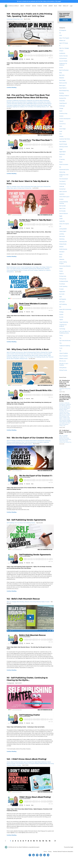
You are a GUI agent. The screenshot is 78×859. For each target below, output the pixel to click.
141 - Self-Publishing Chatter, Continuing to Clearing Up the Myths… (27, 679)
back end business (44, 100)
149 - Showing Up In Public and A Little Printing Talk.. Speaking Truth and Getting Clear (64, 383)
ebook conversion (38, 103)
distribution (44, 762)
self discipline (62, 299)
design (43, 267)
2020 (60, 35)
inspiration (61, 194)
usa (60, 350)
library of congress (29, 763)
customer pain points (12, 103)
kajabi (60, 216)
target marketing (63, 322)
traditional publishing (64, 345)
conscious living (11, 442)
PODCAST (28, 5)
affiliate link (62, 40)
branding (22, 601)
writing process (23, 358)
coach (8, 353)
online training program (41, 355)
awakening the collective (33, 100)
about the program (64, 38)
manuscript (20, 355)
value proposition (15, 358)
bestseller (9, 102)
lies (60, 226)
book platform (23, 102)
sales (60, 296)
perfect (61, 271)
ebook (49, 762)
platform (23, 105)
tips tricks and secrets (65, 340)
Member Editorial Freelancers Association (63, 851)
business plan (47, 186)
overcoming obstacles (12, 270)
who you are (62, 361)
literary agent (62, 231)
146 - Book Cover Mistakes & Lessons (24, 264)
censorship (9, 19)
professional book (63, 281)
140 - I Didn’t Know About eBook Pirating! (26, 759)
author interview (63, 55)
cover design (35, 267)
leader (61, 218)
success (61, 317)
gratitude (61, 186)
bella (18, 601)
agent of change (11, 352)
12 (40, 841)
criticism (48, 102)
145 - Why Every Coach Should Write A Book (28, 349)
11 (37, 841)
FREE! (60, 5)
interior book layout (12, 188)
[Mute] (48, 631)
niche (42, 268)
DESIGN (34, 5)
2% (60, 32)
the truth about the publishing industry (35, 106)
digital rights (30, 103)
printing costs (20, 188)
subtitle (61, 314)
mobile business (43, 763)
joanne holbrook (63, 213)
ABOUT (22, 5)
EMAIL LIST (65, 5)
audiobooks (15, 100)
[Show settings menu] (50, 631)
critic (45, 102)
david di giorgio (63, 144)
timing (61, 335)
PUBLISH (39, 5)
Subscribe (65, 19)
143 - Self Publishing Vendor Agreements (26, 520)
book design (34, 186)
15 (49, 841)
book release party (64, 90)
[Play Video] (8, 631)
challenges (47, 440)
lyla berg (61, 234)
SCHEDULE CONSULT (13, 5)
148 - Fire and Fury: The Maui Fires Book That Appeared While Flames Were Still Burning (65, 398)
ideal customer (17, 268)
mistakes (15, 105)
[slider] (29, 631)
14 (46, 841)
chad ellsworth (63, 103)
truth (21, 19)
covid (60, 131)
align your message (11, 186)
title (60, 343)
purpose (28, 105)
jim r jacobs (62, 211)
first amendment (47, 103)
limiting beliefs (24, 268)
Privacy (50, 851)
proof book (62, 284)
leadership (14, 355)
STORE (45, 5)
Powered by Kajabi (68, 847)
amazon (10, 100)
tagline (61, 319)
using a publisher (63, 353)
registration (62, 291)
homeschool (62, 189)
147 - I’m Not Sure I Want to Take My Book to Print (65, 432)
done (60, 156)
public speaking (63, 286)
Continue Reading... (12, 87)
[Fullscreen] (52, 631)
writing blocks (10, 271)
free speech (10, 105)
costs (60, 126)
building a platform (32, 102)
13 (43, 841)
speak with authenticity (37, 105)
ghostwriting (62, 183)
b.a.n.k (61, 67)
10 (34, 841)
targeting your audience (18, 106)
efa (60, 167)
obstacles (46, 268)
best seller (62, 75)
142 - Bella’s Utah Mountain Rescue (23, 599)
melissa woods (62, 244)
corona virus (62, 123)
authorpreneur (22, 100)
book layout (40, 186)
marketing (61, 239)
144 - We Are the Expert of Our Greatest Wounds (30, 438)
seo (60, 306)
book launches (16, 102)
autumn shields (63, 61)
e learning (45, 353)
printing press (15, 19)
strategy (45, 105)
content (18, 267)
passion (25, 443)
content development (26, 267)
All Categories (62, 30)
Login (71, 5)
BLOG (55, 5)
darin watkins (62, 141)
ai (7, 100)
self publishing (10, 522)
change (50, 352)
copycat (28, 353)
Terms (45, 851)
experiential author (64, 169)
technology (62, 328)
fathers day (62, 172)
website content (63, 358)
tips (60, 338)
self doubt (30, 270)
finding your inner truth (21, 442)
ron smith (61, 294)
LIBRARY (50, 5)
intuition (61, 199)
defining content (22, 103)
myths (19, 105)
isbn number (62, 205)
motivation (61, 251)
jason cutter (62, 208)
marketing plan (32, 268)
